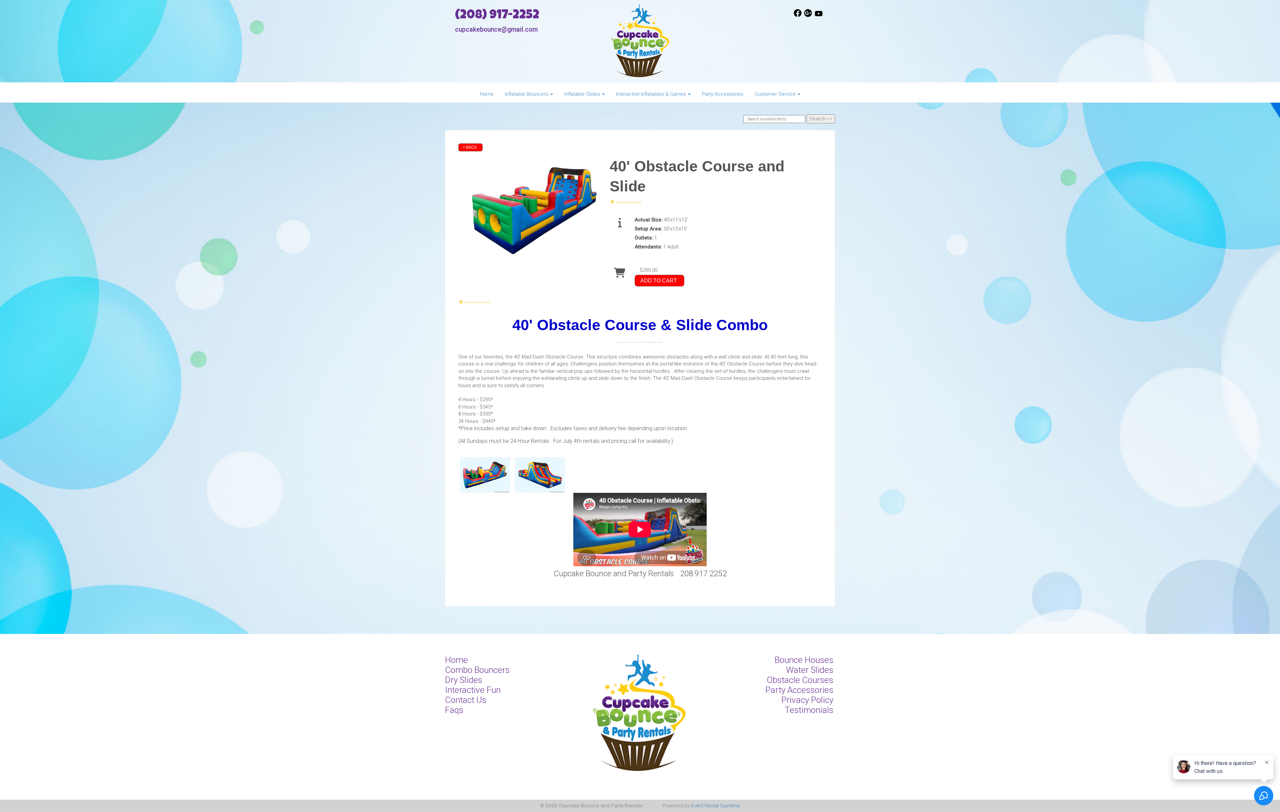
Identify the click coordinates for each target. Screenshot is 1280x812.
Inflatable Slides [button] (582, 94)
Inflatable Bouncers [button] (527, 94)
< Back (470, 147)
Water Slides (809, 670)
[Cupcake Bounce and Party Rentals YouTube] (819, 15)
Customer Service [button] (776, 94)
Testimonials (809, 710)
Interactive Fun (473, 690)
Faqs (454, 710)
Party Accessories (722, 94)
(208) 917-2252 (497, 16)
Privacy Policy (807, 700)
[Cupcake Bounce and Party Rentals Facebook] (798, 15)
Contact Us (465, 700)
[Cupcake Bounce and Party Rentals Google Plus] (808, 15)
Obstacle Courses (800, 680)
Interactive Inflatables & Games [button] (651, 94)
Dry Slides (463, 680)
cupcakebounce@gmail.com (496, 29)
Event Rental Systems (715, 806)
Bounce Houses (804, 660)
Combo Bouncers (477, 670)
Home (487, 94)
